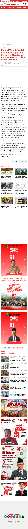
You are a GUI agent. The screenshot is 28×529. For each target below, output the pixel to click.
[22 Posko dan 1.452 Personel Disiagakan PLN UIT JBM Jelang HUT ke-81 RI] (5, 373)
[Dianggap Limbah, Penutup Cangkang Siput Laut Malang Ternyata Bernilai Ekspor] (7, 186)
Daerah (3, 47)
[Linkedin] (14, 516)
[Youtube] (17, 516)
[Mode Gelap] (23, 4)
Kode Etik (17, 521)
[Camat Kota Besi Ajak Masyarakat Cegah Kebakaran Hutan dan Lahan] (7, 171)
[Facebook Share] (13, 161)
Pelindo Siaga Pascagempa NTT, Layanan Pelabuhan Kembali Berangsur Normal (18, 395)
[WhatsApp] (20, 516)
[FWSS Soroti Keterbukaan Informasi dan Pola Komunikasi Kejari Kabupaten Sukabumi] (7, 200)
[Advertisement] (14, 23)
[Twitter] (8, 516)
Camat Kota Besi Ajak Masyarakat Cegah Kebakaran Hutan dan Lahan (6, 178)
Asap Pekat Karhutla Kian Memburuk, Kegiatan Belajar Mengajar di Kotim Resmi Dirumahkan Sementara (21, 192)
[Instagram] (11, 516)
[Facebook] (5, 516)
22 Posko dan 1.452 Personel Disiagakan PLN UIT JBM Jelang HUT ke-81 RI (18, 373)
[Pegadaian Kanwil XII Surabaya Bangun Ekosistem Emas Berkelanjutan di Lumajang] (21, 200)
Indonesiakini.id (7, 62)
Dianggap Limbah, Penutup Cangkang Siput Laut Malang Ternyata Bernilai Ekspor (6, 192)
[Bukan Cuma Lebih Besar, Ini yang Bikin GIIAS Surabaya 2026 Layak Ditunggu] (5, 380)
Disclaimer (10, 521)
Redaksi (21, 523)
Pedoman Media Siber (11, 523)
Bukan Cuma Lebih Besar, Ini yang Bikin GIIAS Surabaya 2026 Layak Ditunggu (18, 380)
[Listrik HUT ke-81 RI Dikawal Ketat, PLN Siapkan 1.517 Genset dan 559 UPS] (5, 387)
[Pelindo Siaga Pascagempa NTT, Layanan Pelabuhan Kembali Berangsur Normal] (5, 394)
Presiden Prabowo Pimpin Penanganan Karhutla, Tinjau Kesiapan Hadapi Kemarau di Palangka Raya (21, 178)
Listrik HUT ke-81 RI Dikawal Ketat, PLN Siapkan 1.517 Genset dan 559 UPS (18, 388)
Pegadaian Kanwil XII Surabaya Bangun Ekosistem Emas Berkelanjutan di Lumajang (21, 206)
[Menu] (2, 4)
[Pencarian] (26, 4)
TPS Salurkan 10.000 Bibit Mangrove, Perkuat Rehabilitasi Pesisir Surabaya (18, 366)
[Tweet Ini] (16, 161)
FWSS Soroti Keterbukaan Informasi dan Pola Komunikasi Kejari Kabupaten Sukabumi (6, 206)
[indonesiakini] (12, 4)
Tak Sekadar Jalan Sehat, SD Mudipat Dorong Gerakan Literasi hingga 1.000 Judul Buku (18, 359)
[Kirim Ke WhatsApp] (25, 161)
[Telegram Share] (22, 161)
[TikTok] (23, 516)
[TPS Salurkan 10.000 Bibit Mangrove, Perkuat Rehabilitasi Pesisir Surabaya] (5, 366)
